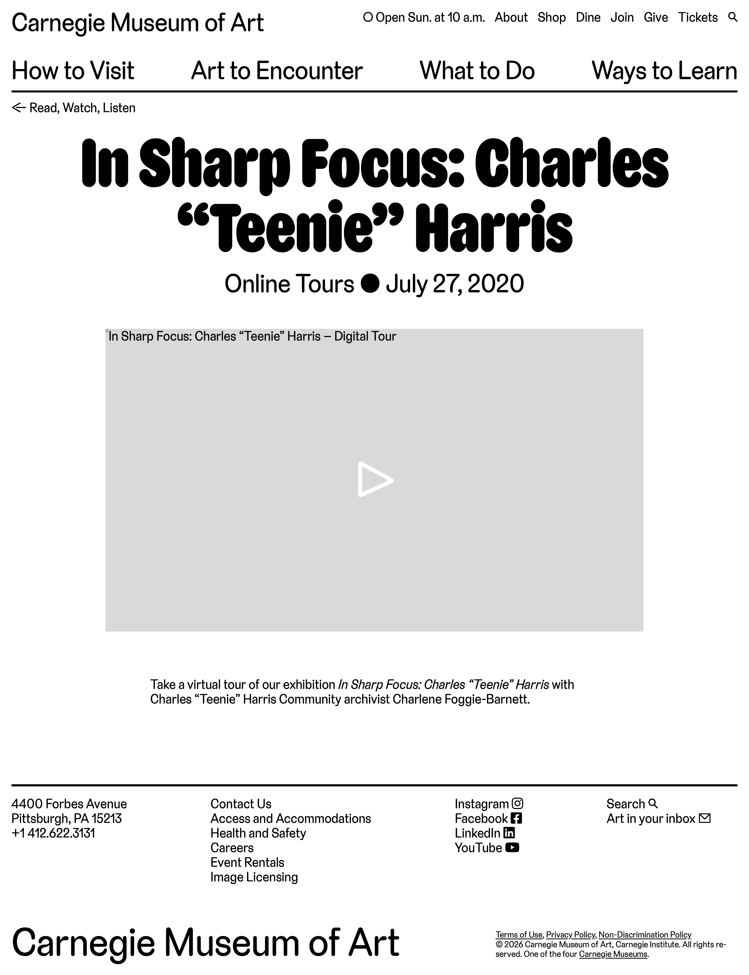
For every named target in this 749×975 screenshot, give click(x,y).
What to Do (477, 70)
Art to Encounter (277, 70)
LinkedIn (479, 833)
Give (656, 17)
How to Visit (73, 70)
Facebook (483, 818)
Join (622, 17)
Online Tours (289, 284)
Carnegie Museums (613, 953)
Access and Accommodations (290, 818)
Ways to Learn (664, 70)
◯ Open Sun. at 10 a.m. (424, 17)
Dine (588, 17)
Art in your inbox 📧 (659, 818)
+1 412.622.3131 (53, 833)
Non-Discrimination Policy (645, 934)
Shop (552, 17)
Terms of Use (519, 934)
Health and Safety (258, 833)
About (511, 17)
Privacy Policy (570, 934)
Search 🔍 (632, 804)
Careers (232, 847)
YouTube (480, 847)
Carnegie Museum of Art (137, 22)
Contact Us (240, 804)
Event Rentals (247, 862)
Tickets (698, 17)
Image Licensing (254, 877)
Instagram (483, 804)
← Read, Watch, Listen (73, 107)
